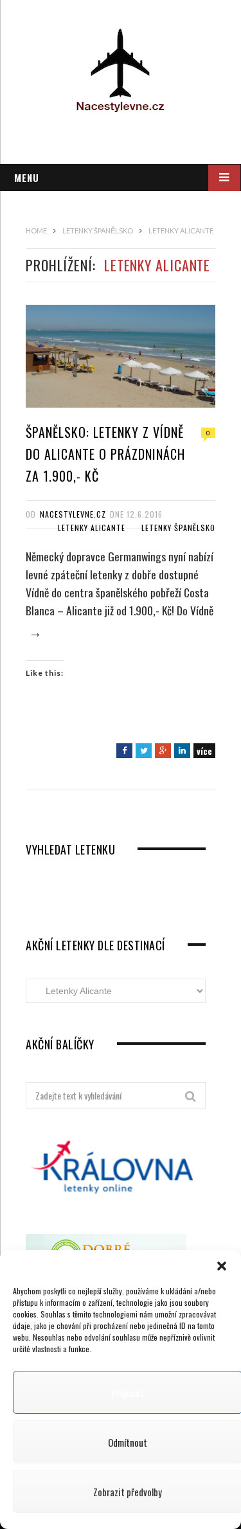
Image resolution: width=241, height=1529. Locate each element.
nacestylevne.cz (73, 514)
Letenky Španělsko (178, 527)
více (204, 750)
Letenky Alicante (91, 527)
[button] (221, 1266)
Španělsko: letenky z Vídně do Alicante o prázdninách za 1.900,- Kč (105, 454)
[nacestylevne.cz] (120, 70)
